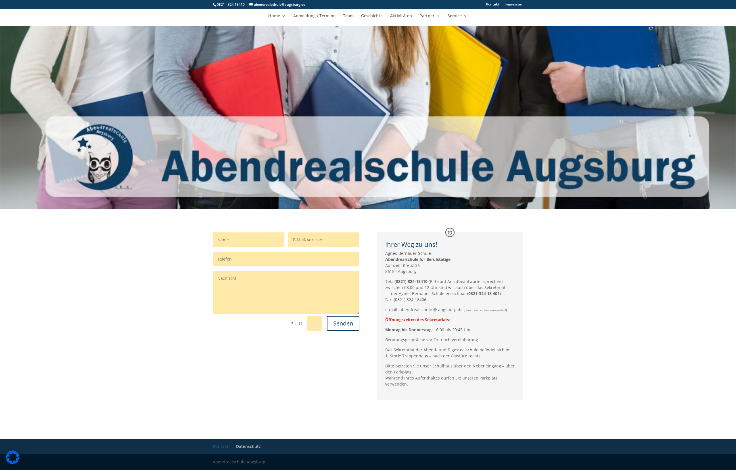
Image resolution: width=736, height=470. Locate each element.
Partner (426, 16)
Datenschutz (248, 446)
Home (274, 16)
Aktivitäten (401, 16)
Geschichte (372, 16)
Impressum (514, 5)
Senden (343, 323)
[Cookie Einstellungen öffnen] (13, 462)
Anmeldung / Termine (314, 16)
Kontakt (492, 5)
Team (348, 16)
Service (455, 16)
